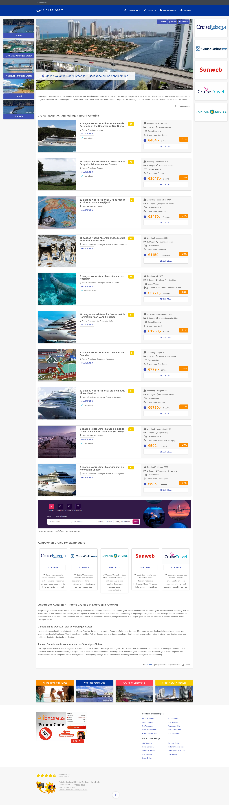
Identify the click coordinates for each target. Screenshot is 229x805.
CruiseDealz (95, 782)
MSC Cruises (147, 754)
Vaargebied (87, 134)
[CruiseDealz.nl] (46, 776)
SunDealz (69, 782)
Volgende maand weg (94, 683)
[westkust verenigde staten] (18, 66)
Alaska (19, 35)
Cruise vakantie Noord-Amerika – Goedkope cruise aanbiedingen (87, 75)
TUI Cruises (172, 754)
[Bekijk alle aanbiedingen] (211, 28)
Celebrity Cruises (148, 751)
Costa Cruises (147, 758)
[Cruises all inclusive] (55, 694)
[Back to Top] (115, 794)
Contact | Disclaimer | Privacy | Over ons (73, 790)
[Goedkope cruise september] (94, 694)
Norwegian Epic (174, 726)
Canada (19, 116)
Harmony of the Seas (149, 733)
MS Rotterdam (147, 726)
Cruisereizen (133, 10)
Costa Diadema (147, 722)
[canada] (18, 107)
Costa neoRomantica (149, 730)
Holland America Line (176, 747)
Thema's (151, 10)
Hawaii (19, 96)
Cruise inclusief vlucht (134, 683)
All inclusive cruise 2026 (55, 683)
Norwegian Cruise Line (176, 751)
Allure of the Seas (148, 719)
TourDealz (85, 782)
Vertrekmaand (169, 10)
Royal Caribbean (148, 747)
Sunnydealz (80, 785)
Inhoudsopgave (183, 106)
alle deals (53, 568)
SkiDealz (77, 782)
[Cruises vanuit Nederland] (174, 694)
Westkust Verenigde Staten (18, 76)
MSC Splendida (174, 733)
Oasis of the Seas (174, 730)
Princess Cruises (174, 743)
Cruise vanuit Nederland (174, 683)
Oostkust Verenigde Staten (19, 55)
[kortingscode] (61, 726)
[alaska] (18, 26)
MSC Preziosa (173, 722)
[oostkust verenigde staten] (18, 46)
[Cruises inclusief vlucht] (134, 694)
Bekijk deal (166, 146)
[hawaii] (18, 86)
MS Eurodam (173, 719)
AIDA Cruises (147, 743)
